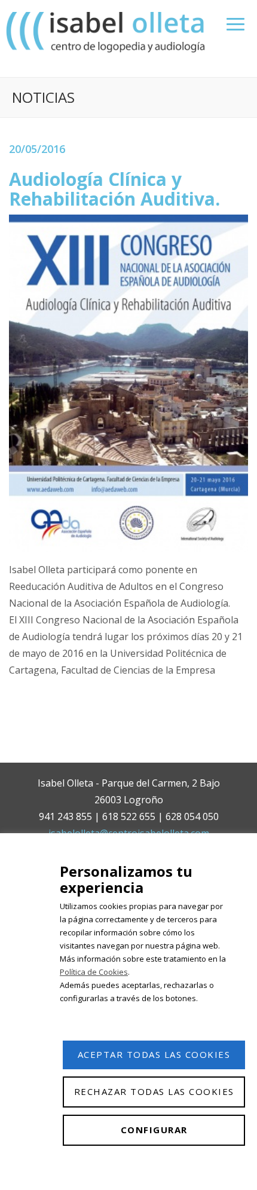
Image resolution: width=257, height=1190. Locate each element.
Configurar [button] (154, 1130)
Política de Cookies (94, 971)
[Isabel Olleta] (107, 31)
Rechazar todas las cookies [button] (154, 1091)
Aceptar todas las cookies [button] (154, 1054)
